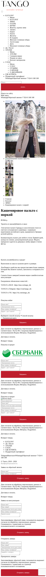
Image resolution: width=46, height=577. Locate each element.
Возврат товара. (7, 341)
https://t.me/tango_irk (24, 289)
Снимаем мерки (16, 56)
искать (23, 87)
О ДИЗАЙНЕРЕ (16, 72)
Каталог (8, 201)
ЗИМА (12, 22)
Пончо (12, 34)
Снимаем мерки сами (26, 275)
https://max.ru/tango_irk (22, 285)
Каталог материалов (17, 60)
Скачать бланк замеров (9, 275)
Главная (8, 199)
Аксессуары (14, 42)
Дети (12, 44)
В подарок (14, 38)
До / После (9, 48)
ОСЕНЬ (13, 24)
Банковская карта (9, 318)
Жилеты (13, 36)
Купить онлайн (7, 260)
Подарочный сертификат (14, 76)
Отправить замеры (23, 573)
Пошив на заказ (16, 58)
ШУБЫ (12, 26)
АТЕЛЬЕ (8, 50)
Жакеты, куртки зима (18, 28)
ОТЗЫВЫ (14, 68)
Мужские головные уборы (20, 46)
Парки (12, 32)
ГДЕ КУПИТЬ (10, 74)
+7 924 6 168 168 (32, 78)
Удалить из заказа (7, 224)
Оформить (23, 322)
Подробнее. (31, 333)
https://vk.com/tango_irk (21, 293)
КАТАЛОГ (9, 15)
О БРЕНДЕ (14, 70)
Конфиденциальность (9, 463)
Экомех (13, 30)
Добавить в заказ (20, 224)
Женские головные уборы (20, 40)
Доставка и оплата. (8, 337)
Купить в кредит (19, 260)
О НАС (8, 62)
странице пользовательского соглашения (16, 525)
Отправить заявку (23, 478)
